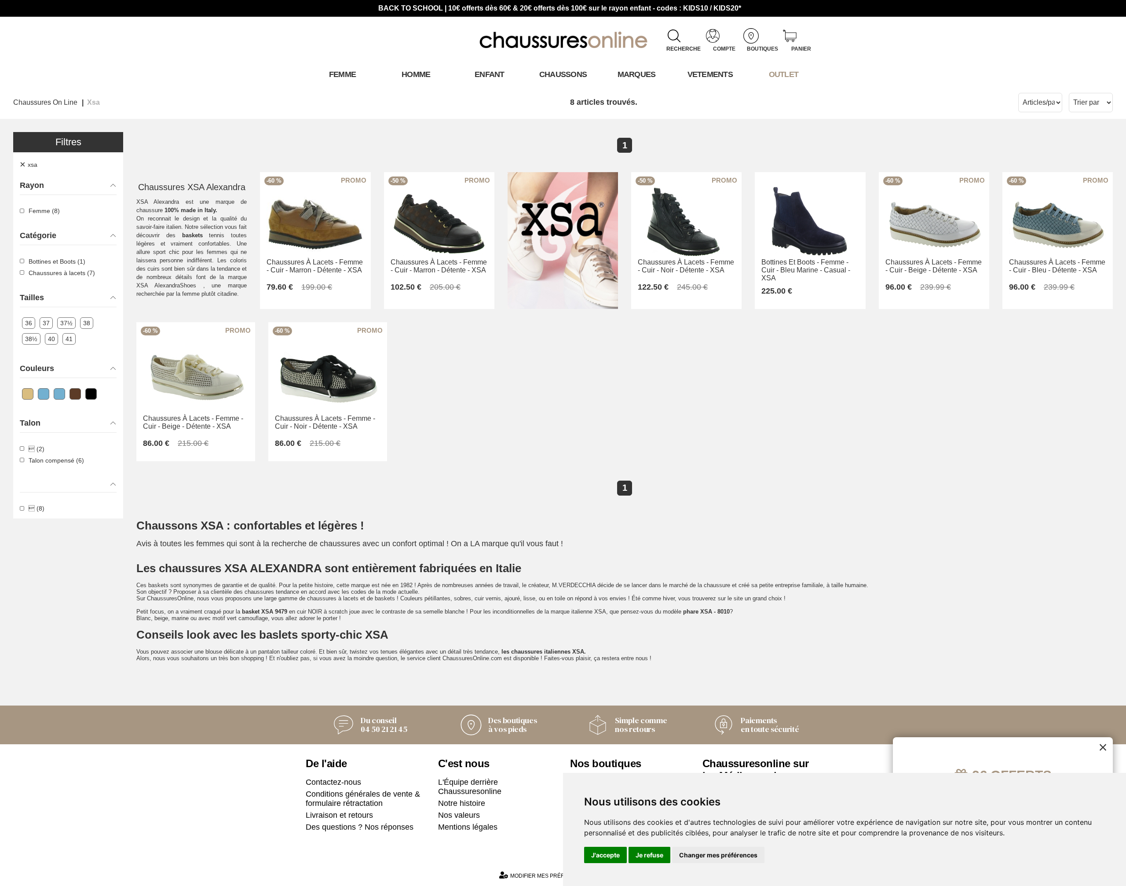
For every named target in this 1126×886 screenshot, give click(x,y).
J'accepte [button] (605, 855)
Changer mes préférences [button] (718, 855)
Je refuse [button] (649, 855)
